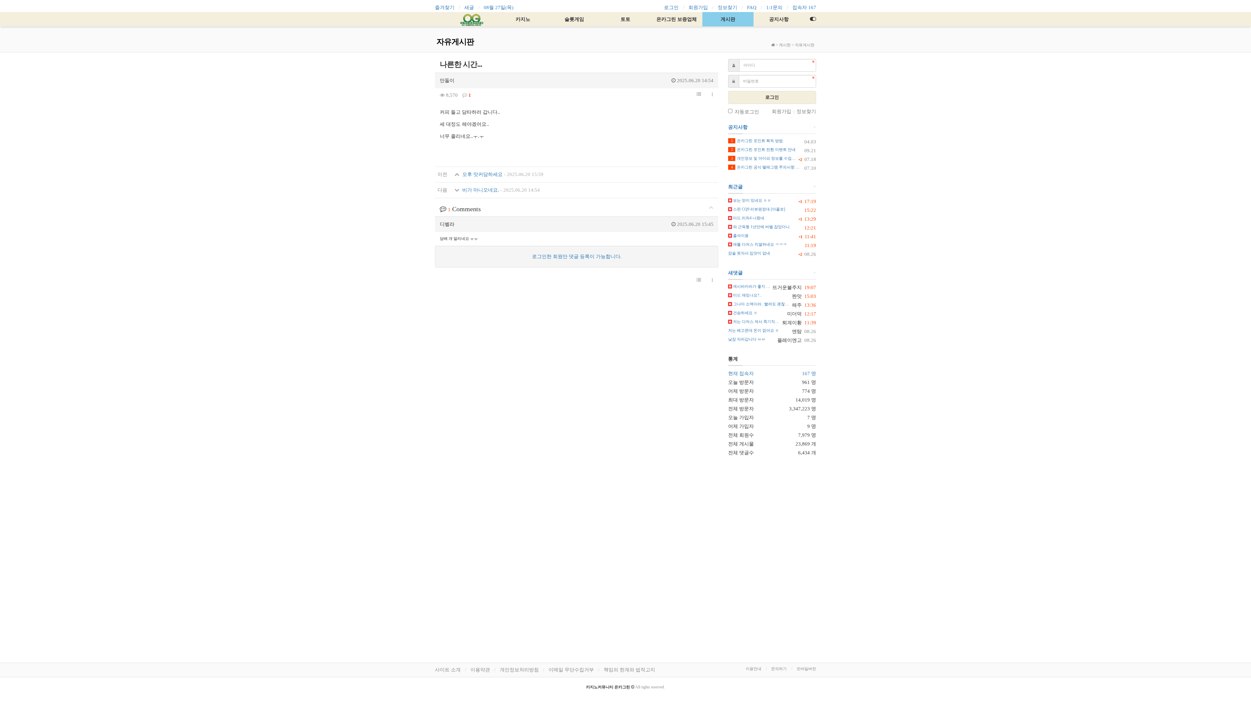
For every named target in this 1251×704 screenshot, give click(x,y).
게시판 (728, 19)
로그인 (671, 7)
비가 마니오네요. (500, 190)
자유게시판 (804, 45)
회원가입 (698, 7)
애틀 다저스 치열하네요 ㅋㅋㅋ (759, 244)
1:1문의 (774, 7)
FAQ (751, 7)
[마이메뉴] (813, 19)
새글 (469, 7)
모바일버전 (806, 669)
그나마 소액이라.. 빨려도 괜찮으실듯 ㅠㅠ (768, 304)
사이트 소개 (448, 669)
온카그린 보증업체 (676, 19)
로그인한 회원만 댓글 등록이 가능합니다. (577, 256)
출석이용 (740, 235)
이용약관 (480, 669)
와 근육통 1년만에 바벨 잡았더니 (761, 227)
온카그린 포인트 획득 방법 (757, 141)
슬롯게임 (574, 19)
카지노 (523, 19)
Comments (464, 209)
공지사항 (779, 19)
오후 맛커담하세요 (502, 174)
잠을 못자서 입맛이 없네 (749, 253)
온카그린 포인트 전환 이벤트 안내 (763, 149)
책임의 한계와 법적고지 (629, 669)
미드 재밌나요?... (747, 295)
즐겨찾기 (444, 7)
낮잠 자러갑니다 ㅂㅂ (746, 339)
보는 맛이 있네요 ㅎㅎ (751, 200)
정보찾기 (727, 7)
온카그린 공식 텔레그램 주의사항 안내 (767, 167)
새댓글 (735, 272)
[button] (698, 94)
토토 (625, 19)
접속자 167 (804, 7)
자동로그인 (747, 111)
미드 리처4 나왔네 (748, 218)
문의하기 (779, 669)
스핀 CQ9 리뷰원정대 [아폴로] (758, 209)
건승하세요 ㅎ (744, 313)
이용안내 (753, 669)
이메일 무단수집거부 (571, 669)
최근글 (735, 186)
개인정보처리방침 (519, 669)
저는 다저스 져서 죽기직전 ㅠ (758, 321)
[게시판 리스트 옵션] (712, 94)
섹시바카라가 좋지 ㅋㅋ (753, 286)
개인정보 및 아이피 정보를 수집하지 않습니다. (774, 158)
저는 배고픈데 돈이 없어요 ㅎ (753, 330)
